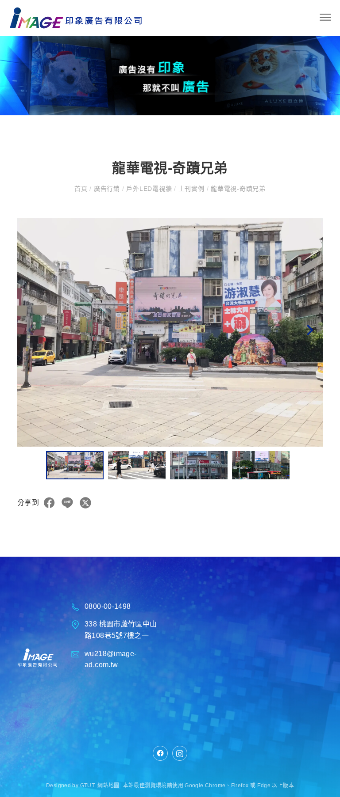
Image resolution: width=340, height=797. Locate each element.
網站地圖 (108, 785)
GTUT (87, 785)
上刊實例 (191, 188)
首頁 (81, 188)
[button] (309, 332)
